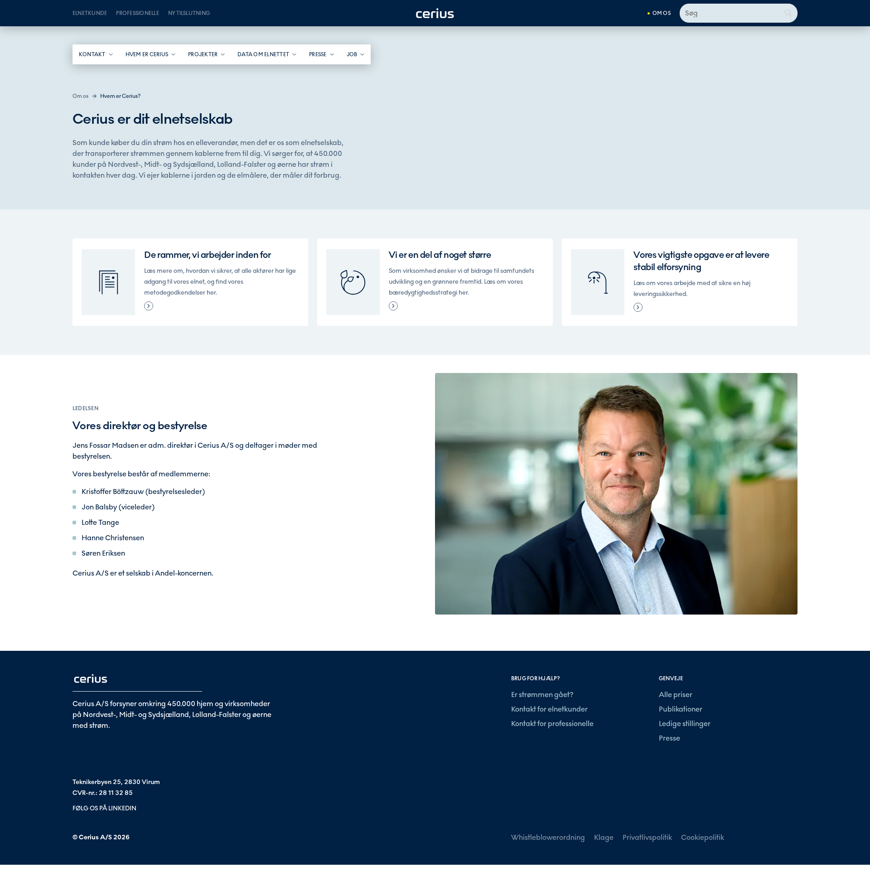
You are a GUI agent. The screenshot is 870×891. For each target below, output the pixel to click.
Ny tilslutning (189, 13)
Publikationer (680, 709)
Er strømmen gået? (542, 694)
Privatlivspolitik (647, 837)
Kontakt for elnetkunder (549, 709)
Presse (317, 54)
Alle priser (675, 694)
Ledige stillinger (684, 723)
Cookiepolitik (702, 837)
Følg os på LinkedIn (104, 808)
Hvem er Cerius (147, 54)
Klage (604, 837)
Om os (661, 13)
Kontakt (92, 54)
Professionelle (137, 13)
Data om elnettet (263, 54)
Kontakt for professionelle (552, 723)
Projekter (203, 54)
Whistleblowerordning (548, 837)
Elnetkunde (89, 13)
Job (352, 54)
